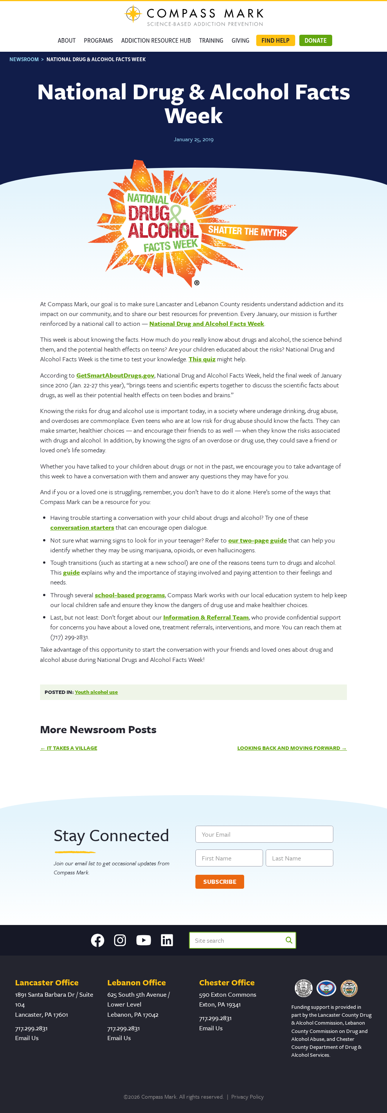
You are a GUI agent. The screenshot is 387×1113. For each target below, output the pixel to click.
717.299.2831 (31, 1028)
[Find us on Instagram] (120, 940)
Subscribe (220, 881)
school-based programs (130, 595)
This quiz (202, 359)
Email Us (27, 1037)
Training (211, 40)
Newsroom (24, 59)
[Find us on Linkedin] (167, 940)
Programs (98, 40)
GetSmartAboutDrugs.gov (115, 375)
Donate (316, 40)
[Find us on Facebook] (97, 940)
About (67, 40)
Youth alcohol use (96, 692)
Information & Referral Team (206, 617)
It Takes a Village (72, 748)
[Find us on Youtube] (144, 940)
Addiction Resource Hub (156, 40)
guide (71, 572)
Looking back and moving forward (288, 748)
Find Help (275, 40)
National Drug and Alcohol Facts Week (206, 323)
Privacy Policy (247, 1096)
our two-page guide (257, 540)
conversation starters (82, 527)
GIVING (240, 40)
